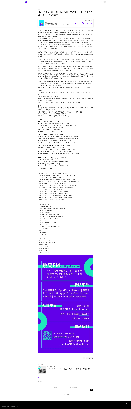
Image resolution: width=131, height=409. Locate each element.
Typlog (7, 406)
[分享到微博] (87, 358)
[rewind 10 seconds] (78, 23)
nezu (15, 406)
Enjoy (40, 358)
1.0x (75, 23)
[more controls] (90, 23)
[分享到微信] (89, 358)
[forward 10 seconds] (86, 23)
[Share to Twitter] (84, 358)
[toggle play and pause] (83, 23)
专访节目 (51, 81)
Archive (127, 403)
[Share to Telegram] (92, 358)
